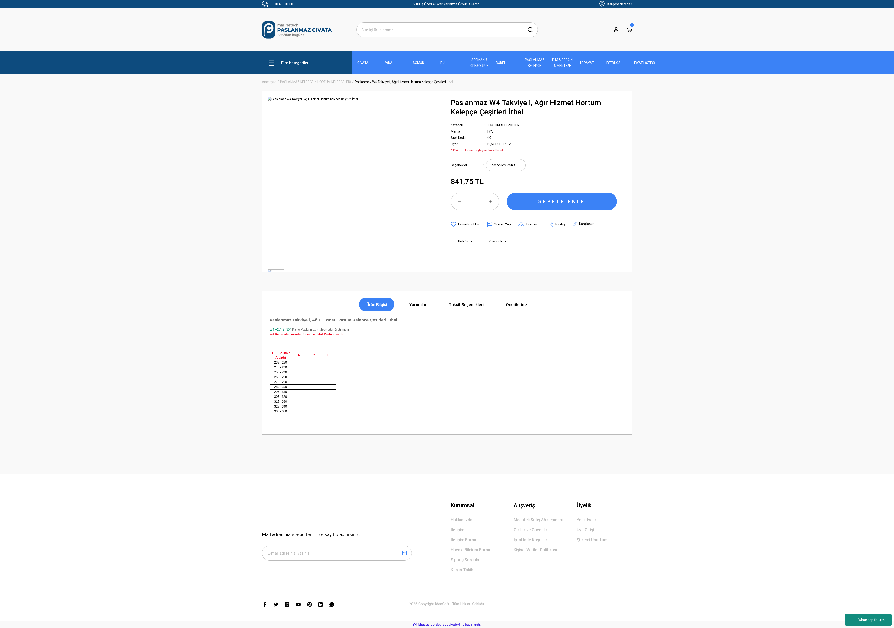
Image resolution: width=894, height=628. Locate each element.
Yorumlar (418, 304)
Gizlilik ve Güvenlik (531, 529)
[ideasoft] (422, 624)
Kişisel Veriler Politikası (535, 549)
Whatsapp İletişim (871, 620)
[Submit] (404, 553)
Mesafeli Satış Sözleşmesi (538, 519)
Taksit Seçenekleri (466, 304)
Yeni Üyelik (586, 519)
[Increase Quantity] (490, 201)
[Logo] (297, 29)
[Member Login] (616, 30)
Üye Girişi (585, 529)
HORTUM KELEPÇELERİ (503, 125)
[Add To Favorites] (465, 224)
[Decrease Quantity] (459, 201)
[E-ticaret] (446, 625)
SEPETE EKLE (561, 201)
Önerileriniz (517, 304)
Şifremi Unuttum (592, 539)
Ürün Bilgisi (376, 304)
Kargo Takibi (462, 569)
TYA (490, 131)
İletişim (457, 529)
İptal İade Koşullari (531, 539)
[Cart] (629, 30)
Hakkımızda (461, 519)
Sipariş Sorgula (465, 559)
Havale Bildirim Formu (471, 549)
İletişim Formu (464, 539)
